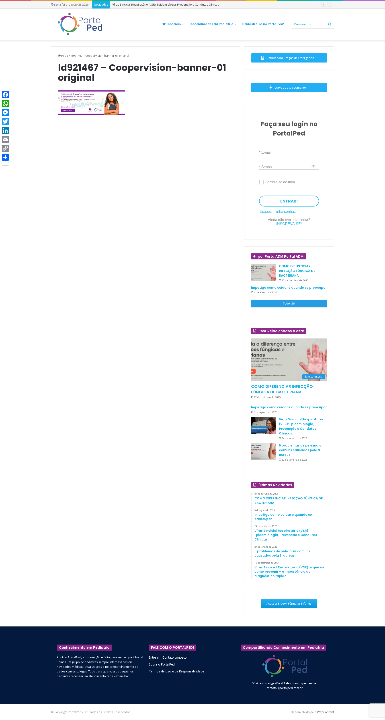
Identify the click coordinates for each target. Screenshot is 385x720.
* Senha (265, 167)
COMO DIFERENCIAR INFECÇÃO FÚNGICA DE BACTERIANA (297, 271)
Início (64, 56)
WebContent (325, 712)
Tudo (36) (289, 303)
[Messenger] (5, 112)
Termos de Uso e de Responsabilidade (176, 671)
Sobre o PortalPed (162, 664)
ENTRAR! (289, 201)
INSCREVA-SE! (289, 224)
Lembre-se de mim (280, 182)
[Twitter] (5, 121)
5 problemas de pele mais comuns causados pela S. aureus (300, 450)
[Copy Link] (5, 148)
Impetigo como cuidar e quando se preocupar (289, 287)
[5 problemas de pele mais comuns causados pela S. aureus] (263, 451)
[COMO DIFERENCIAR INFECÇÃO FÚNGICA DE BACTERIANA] (263, 272)
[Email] (5, 139)
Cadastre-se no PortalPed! (263, 24)
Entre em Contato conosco (168, 657)
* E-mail (265, 152)
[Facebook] (5, 94)
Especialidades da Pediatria (211, 24)
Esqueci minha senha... (278, 211)
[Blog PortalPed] (80, 24)
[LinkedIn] (5, 130)
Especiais (173, 24)
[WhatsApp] (5, 103)
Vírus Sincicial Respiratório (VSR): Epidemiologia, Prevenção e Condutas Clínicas (165, 4)
